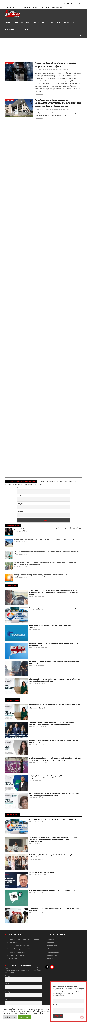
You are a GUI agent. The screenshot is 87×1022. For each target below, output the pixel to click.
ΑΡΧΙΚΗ (8, 23)
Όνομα (19, 488)
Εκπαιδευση (69, 23)
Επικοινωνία (13, 958)
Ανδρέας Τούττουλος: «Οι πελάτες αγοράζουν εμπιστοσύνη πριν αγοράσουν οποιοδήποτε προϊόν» (54, 777)
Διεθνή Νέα (10, 63)
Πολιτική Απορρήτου (16, 952)
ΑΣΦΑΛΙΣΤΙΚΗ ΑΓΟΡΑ (54, 7)
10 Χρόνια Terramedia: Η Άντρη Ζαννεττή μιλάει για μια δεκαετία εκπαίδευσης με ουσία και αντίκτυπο (54, 795)
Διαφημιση (25, 7)
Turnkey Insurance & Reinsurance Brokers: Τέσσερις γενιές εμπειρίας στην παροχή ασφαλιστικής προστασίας (51, 723)
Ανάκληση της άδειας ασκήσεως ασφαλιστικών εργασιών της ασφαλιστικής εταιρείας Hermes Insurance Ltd (58, 103)
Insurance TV (10, 30)
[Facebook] (64, 4)
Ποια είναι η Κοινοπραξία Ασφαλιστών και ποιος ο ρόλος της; (53, 608)
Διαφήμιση (12, 942)
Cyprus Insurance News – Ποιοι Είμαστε (23, 939)
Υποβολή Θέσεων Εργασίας (18, 945)
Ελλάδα (51, 942)
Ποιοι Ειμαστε (12, 7)
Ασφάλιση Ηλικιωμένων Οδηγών (41, 873)
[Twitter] (72, 4)
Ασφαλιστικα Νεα (22, 23)
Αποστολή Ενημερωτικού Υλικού (21, 949)
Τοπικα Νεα (10, 100)
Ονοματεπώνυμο (58, 995)
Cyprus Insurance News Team (57, 70)
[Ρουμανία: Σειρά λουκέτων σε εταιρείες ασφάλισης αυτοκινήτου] (19, 71)
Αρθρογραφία (53, 952)
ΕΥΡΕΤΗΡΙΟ (25, 30)
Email (19, 496)
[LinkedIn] (76, 4)
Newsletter (38, 7)
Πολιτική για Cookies (16, 955)
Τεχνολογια (52, 949)
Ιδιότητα (20, 511)
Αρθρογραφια (38, 23)
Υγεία (50, 958)
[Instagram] (80, 4)
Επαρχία (20, 504)
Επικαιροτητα (54, 23)
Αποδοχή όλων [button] (24, 1017)
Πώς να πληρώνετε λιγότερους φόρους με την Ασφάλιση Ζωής (53, 890)
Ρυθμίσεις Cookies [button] (10, 1017)
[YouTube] (68, 4)
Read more (39, 94)
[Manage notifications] (82, 1017)
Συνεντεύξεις (53, 955)
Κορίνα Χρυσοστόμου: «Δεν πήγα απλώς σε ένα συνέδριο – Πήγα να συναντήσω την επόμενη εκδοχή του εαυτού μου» (55, 759)
